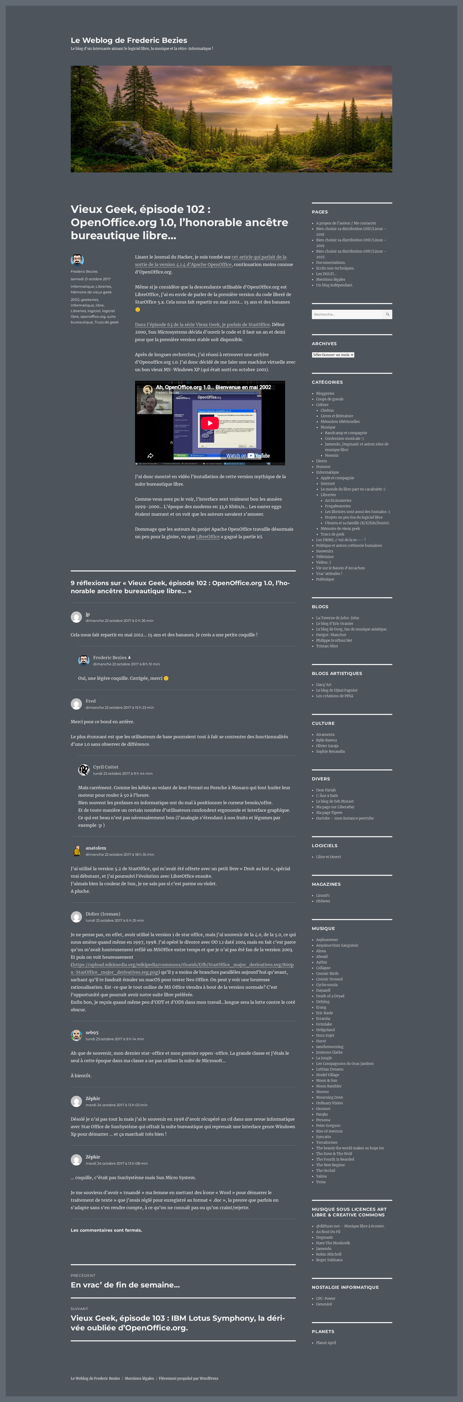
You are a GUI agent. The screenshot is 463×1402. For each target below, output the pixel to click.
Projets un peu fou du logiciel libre (354, 517)
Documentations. (331, 262)
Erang (321, 1007)
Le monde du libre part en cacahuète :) (353, 489)
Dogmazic (324, 1237)
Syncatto (323, 1137)
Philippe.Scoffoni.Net (334, 640)
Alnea (321, 951)
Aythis (321, 962)
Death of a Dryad (330, 996)
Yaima (321, 1176)
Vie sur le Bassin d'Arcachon (340, 568)
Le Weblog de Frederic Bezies (129, 40)
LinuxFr (323, 895)
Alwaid (322, 956)
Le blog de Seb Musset (335, 801)
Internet (328, 483)
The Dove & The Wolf (334, 1154)
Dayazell (323, 990)
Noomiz (331, 455)
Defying (323, 1001)
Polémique (325, 579)
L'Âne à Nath (327, 796)
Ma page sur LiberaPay (335, 807)
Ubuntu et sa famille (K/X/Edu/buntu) (357, 523)
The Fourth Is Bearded (335, 1159)
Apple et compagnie (337, 478)
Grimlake (324, 1024)
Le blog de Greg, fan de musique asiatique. (351, 629)
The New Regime (330, 1165)
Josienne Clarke (329, 1052)
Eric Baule (324, 1013)
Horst (321, 1041)
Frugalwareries (338, 506)
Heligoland (325, 1030)
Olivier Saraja (327, 746)
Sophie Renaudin (330, 751)
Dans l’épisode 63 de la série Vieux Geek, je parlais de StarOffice (202, 324)
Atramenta (325, 734)
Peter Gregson (328, 1125)
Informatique (82, 286)
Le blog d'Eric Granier (334, 623)
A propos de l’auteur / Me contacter (346, 223)
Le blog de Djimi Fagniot (336, 690)
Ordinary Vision (329, 1103)
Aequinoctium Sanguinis (337, 945)
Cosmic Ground (329, 979)
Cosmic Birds (327, 973)
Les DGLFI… (326, 274)
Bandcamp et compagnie (346, 433)
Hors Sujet (325, 1035)
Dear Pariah (326, 790)
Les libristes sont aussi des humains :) (357, 512)
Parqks (322, 1114)
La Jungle (324, 1058)
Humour (323, 466)
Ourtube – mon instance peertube (345, 818)
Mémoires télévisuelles (340, 421)
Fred (91, 701)
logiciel (94, 311)
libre (100, 305)
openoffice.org (93, 316)
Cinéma (327, 410)
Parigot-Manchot (331, 635)
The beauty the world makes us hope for (350, 1148)
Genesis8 (324, 1304)
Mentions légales (330, 279)
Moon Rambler (329, 1086)
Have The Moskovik (333, 1243)
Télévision (325, 557)
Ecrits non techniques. (335, 268)
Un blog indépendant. (334, 285)
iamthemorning (329, 1047)
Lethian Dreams (329, 1069)
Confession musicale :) (344, 438)
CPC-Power (325, 1298)
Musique (328, 427)
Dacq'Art (323, 684)
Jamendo (323, 1248)
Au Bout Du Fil (328, 1232)
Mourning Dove (329, 1097)
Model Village (327, 1075)
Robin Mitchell (328, 1254)
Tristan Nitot (327, 646)
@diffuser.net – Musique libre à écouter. (350, 1226)
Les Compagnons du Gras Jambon (345, 1063)
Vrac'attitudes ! (329, 573)
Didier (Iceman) (103, 914)
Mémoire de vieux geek (91, 292)
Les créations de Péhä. (335, 696)
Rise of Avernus (329, 1131)
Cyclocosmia (327, 985)
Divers (321, 461)
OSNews (323, 901)
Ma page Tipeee (329, 812)
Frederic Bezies (84, 271)
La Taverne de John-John (337, 618)
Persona (323, 1120)
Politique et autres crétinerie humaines (349, 545)
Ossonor (323, 1108)
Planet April (326, 1343)
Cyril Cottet (105, 767)
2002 (75, 299)
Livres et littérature (337, 416)
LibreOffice (208, 536)
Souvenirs (324, 551)
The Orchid (325, 1170)
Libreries (103, 286)
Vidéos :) (323, 562)
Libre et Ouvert (328, 857)
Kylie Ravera (326, 740)
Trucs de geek (107, 322)
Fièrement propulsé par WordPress (188, 1378)
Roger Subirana (329, 1260)
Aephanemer (327, 940)
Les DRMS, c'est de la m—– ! (341, 540)
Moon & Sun (326, 1080)
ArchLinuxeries (338, 500)
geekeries (89, 299)
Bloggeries (325, 393)
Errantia (323, 1018)
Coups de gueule (329, 399)
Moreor (322, 1092)
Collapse (323, 968)
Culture (322, 405)
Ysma (321, 1182)
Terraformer (327, 1142)
